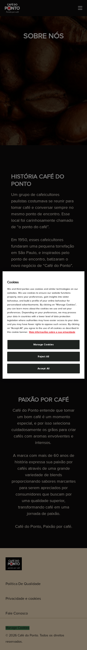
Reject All (43, 356)
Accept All (44, 368)
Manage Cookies (43, 344)
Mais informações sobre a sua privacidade (52, 332)
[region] (43, 325)
